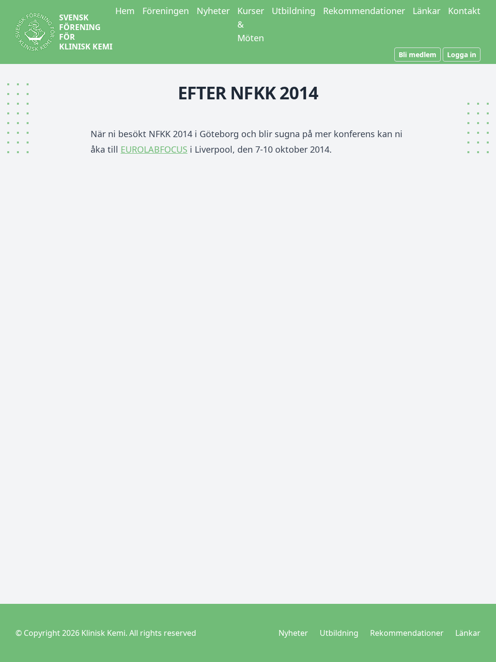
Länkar (426, 10)
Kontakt (464, 10)
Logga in (461, 54)
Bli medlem (417, 54)
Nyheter (213, 10)
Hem (125, 10)
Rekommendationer (364, 10)
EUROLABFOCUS (154, 149)
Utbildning (293, 10)
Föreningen (165, 10)
